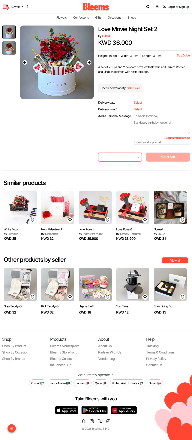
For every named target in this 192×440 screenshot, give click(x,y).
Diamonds (49, 233)
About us (105, 346)
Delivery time (107, 109)
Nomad (158, 229)
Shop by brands (13, 359)
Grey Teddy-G (13, 306)
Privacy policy (156, 359)
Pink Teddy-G (49, 306)
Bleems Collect (61, 359)
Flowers (61, 17)
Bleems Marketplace (65, 346)
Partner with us (109, 352)
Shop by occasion (15, 352)
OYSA (159, 233)
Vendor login (107, 359)
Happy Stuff (86, 306)
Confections (81, 17)
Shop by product (14, 346)
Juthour (10, 233)
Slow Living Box (163, 306)
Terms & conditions (160, 352)
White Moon (11, 229)
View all (175, 260)
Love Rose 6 (124, 229)
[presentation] (24, 62)
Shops (132, 17)
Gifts (98, 17)
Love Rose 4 (86, 229)
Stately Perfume (91, 233)
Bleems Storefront (63, 352)
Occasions (114, 17)
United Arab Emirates (126, 383)
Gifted (106, 36)
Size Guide (183, 55)
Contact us (154, 365)
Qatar (99, 383)
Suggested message (177, 138)
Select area (133, 88)
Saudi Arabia (58, 383)
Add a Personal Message (114, 116)
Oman (153, 383)
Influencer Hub (60, 365)
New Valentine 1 (51, 229)
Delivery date (108, 102)
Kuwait (35, 383)
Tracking (152, 346)
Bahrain (81, 383)
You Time (122, 306)
